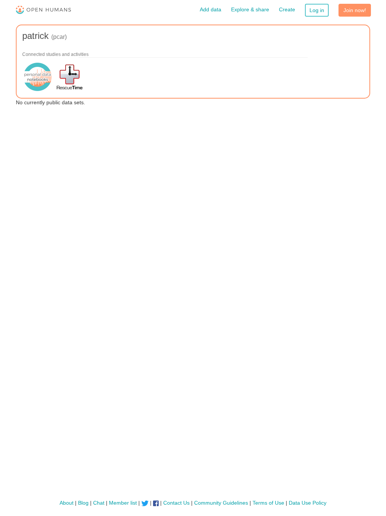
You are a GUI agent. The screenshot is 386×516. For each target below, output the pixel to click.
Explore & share (250, 9)
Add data (210, 9)
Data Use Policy (307, 503)
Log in (316, 10)
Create (287, 9)
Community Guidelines (221, 503)
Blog (83, 503)
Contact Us (176, 503)
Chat (98, 503)
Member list (123, 503)
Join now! (354, 10)
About (67, 503)
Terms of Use (268, 503)
